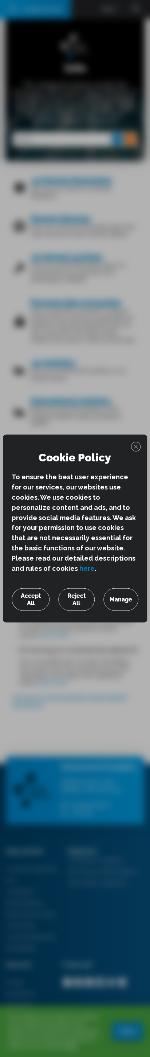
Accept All (31, 599)
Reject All (76, 599)
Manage (121, 599)
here (87, 568)
